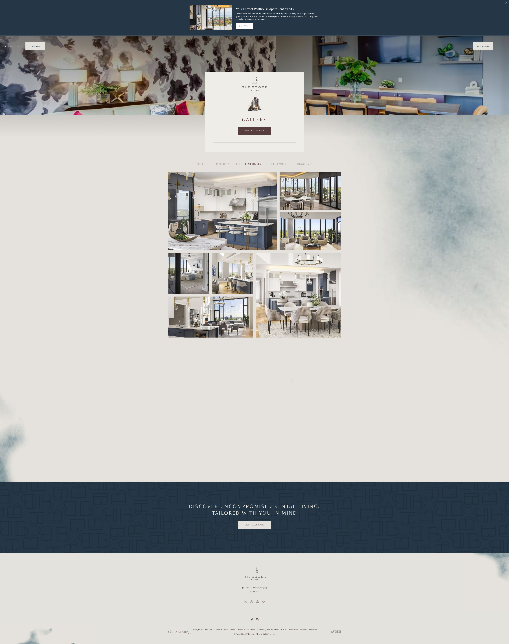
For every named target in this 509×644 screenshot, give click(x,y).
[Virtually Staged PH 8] (210, 317)
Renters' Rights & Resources (268, 629)
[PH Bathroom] (210, 449)
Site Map (208, 629)
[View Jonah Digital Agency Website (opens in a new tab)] (336, 632)
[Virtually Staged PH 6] (310, 231)
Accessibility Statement (298, 629)
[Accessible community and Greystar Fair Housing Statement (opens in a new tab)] (245, 601)
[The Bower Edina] (254, 84)
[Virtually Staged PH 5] (310, 191)
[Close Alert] (506, 2)
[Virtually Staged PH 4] (232, 273)
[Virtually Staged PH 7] (222, 211)
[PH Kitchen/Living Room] (188, 405)
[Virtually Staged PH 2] (298, 295)
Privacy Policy (198, 629)
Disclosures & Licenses (246, 629)
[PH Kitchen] (188, 361)
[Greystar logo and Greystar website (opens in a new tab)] (177, 633)
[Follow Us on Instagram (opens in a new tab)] (257, 619)
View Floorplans (254, 524)
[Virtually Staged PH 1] (188, 273)
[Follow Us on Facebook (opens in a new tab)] (252, 619)
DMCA (283, 629)
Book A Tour (244, 26)
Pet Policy (313, 629)
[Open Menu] (501, 46)
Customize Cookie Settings (224, 629)
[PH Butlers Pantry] (277, 383)
